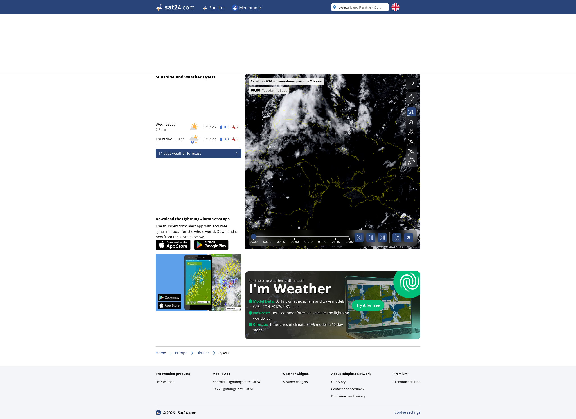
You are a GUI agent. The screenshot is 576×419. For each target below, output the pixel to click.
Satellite (216, 7)
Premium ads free (406, 382)
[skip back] (359, 237)
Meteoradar (249, 7)
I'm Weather (165, 382)
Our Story (338, 382)
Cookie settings (407, 412)
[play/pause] (370, 237)
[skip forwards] (382, 237)
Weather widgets (295, 382)
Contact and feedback (347, 389)
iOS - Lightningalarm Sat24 (233, 389)
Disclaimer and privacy (348, 396)
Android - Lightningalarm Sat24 (236, 382)
